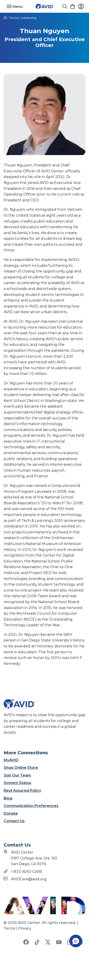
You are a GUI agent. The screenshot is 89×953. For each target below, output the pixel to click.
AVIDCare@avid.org (29, 879)
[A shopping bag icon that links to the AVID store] (72, 6)
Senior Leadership (23, 18)
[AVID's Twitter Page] (47, 943)
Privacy (24, 928)
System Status (17, 783)
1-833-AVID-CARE (27, 871)
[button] (75, 941)
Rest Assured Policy (22, 790)
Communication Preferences (31, 806)
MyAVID (11, 760)
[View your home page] (5, 18)
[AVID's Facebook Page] (26, 943)
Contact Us (14, 821)
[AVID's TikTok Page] (37, 943)
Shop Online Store (21, 767)
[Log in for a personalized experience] (81, 6)
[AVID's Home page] (44, 6)
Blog (8, 798)
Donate (11, 813)
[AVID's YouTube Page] (58, 943)
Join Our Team (17, 775)
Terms (9, 928)
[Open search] (65, 6)
